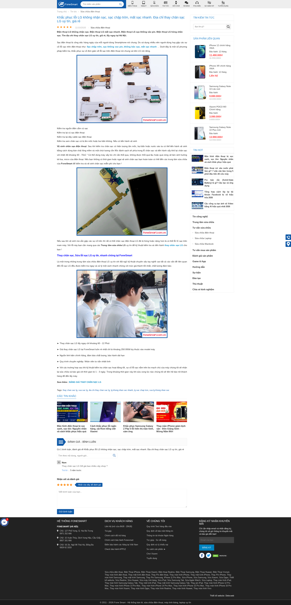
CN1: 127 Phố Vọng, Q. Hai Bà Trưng (76, 531)
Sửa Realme (120, 580)
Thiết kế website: (217, 596)
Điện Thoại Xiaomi (149, 572)
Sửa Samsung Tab (175, 580)
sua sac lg (83, 390)
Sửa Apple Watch (193, 580)
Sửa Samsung (200, 577)
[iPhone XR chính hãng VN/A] (200, 79)
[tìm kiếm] (120, 4)
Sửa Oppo (223, 577)
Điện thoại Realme (167, 572)
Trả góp (108, 531)
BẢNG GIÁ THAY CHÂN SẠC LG (85, 382)
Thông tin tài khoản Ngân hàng (160, 535)
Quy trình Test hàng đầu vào (159, 526)
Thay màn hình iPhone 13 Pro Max (125, 586)
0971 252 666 (66, 533)
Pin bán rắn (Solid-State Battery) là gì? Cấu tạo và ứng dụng (218, 183)
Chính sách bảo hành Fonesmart (119, 540)
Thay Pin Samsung (154, 577)
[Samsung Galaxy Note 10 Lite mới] (200, 99)
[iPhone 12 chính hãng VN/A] (200, 58)
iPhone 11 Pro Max (172, 577)
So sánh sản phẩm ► (156, 549)
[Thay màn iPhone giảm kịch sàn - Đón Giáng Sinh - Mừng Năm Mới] (171, 412)
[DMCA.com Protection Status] (220, 556)
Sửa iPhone (187, 577)
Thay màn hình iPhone (179, 575)
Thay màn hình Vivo (202, 588)
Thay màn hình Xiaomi (120, 588)
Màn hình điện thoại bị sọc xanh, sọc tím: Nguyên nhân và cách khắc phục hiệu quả (72, 429)
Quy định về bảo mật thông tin (160, 531)
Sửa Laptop (207, 580)
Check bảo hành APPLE (115, 549)
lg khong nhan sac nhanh (122, 390)
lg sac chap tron (141, 390)
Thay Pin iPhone (218, 575)
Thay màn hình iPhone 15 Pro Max (188, 586)
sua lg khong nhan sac (159, 390)
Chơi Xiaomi (152, 554)
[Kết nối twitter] (208, 555)
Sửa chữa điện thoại (114, 572)
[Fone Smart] (67, 4)
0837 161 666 (66, 540)
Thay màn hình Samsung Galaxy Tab (121, 583)
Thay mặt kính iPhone (200, 575)
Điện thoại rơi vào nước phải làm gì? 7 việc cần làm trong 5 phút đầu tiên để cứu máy (218, 171)
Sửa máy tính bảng (148, 580)
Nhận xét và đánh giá (68, 479)
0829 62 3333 (66, 547)
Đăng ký (206, 548)
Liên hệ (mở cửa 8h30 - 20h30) (118, 526)
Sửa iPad (162, 580)
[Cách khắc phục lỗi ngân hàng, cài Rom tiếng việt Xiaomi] (105, 412)
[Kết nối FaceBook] (202, 555)
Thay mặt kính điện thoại (139, 575)
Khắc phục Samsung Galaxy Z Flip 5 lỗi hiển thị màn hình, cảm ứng (138, 429)
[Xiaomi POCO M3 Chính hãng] (200, 120)
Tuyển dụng (152, 558)
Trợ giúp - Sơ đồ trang (156, 540)
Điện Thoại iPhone (132, 572)
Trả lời (65, 470)
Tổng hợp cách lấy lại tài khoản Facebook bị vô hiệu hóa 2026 (218, 195)
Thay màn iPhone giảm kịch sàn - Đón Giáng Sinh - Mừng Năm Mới (171, 429)
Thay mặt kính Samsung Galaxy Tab (173, 583)
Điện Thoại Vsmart (221, 572)
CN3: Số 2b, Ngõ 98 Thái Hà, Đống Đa (77, 545)
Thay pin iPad (197, 583)
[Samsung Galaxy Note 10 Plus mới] (200, 140)
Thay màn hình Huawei (182, 588)
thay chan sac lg (70, 390)
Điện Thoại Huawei (203, 572)
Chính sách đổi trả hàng (115, 535)
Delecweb (230, 596)
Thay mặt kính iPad (147, 583)
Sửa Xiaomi (212, 577)
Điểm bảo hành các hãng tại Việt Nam (121, 544)
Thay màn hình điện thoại (116, 575)
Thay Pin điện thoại (159, 575)
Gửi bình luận (65, 511)
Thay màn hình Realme (161, 588)
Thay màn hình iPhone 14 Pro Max (157, 586)
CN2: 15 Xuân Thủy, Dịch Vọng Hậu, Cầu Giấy (80, 538)
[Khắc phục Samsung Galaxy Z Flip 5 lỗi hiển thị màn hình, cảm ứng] (138, 412)
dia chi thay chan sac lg (99, 390)
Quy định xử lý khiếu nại (157, 544)
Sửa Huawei (133, 580)
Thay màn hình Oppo (140, 588)
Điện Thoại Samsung (185, 572)
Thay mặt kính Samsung (134, 577)
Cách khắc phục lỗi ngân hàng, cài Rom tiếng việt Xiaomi (103, 429)
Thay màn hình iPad (222, 580)
